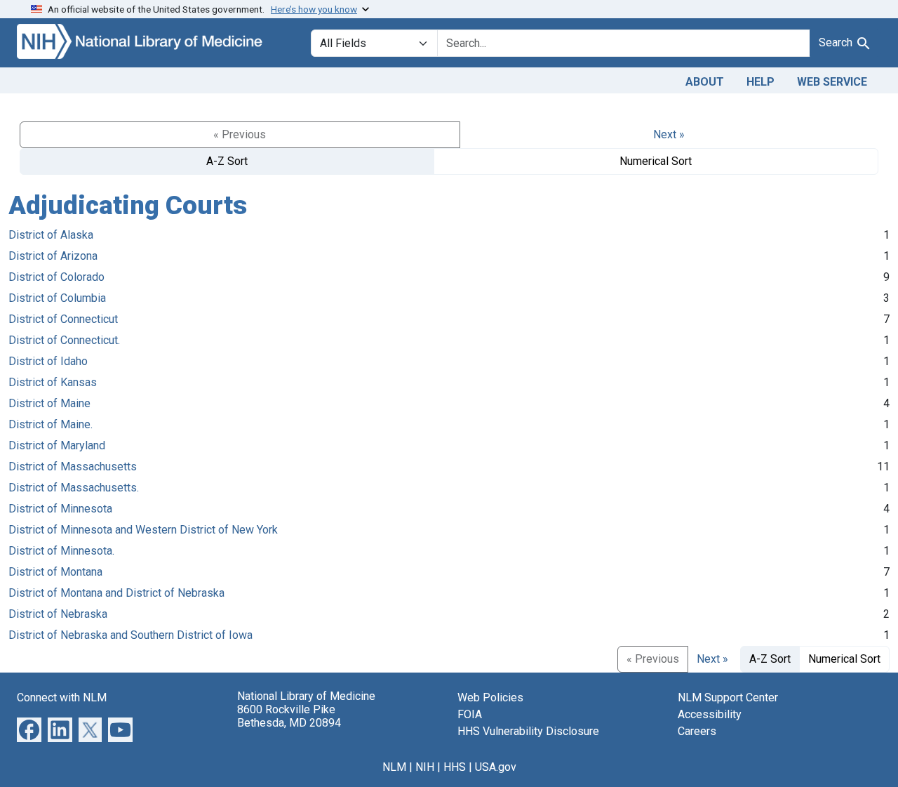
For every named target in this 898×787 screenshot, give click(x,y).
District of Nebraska (57, 614)
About (704, 81)
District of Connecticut (63, 319)
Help (760, 81)
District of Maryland (56, 445)
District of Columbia (57, 298)
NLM (394, 767)
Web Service (832, 81)
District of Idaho (48, 361)
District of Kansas (52, 382)
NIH (424, 767)
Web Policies (490, 697)
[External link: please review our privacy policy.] (29, 728)
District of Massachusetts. (73, 487)
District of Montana (55, 571)
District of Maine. (50, 424)
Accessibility (710, 714)
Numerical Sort (655, 161)
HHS (454, 767)
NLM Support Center (728, 697)
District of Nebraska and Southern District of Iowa (130, 635)
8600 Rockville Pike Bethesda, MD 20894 (289, 716)
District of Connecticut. (64, 340)
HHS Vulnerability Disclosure (528, 731)
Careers (697, 731)
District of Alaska (50, 235)
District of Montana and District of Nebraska (116, 593)
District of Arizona (53, 256)
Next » (669, 134)
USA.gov (495, 767)
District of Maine (49, 403)
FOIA (469, 714)
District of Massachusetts (72, 466)
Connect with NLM (62, 697)
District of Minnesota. (61, 550)
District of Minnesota (60, 508)
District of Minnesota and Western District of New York (143, 529)
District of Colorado (56, 277)
